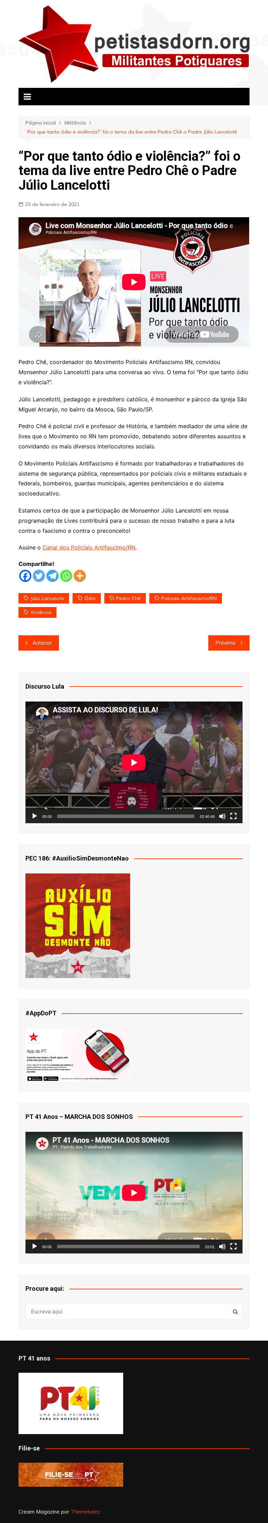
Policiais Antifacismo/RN (189, 598)
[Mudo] (222, 816)
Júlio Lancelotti (47, 598)
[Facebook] (25, 576)
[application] (133, 762)
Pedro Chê (128, 598)
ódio (90, 598)
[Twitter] (39, 576)
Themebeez (85, 1511)
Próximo (225, 642)
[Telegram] (52, 576)
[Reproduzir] (34, 816)
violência (40, 612)
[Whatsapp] (66, 576)
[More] (80, 576)
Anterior (42, 642)
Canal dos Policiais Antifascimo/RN (89, 547)
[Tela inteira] (233, 816)
